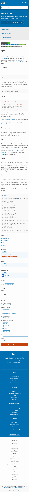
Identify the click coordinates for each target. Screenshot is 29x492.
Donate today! (14, 366)
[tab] (14, 29)
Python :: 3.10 (6, 330)
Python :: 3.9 (6, 328)
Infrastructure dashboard (14, 393)
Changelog (5, 240)
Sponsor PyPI (14, 412)
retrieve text (12, 62)
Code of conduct (13, 426)
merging (16, 57)
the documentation (10, 119)
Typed (4, 340)
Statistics (15, 395)
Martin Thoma (10, 284)
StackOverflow (15, 151)
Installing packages (14, 376)
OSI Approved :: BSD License (9, 313)
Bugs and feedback (14, 407)
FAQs (14, 384)
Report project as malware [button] (14, 345)
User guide (14, 380)
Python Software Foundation (13, 357)
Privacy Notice (14, 428)
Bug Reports (6, 238)
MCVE (2, 154)
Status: (14, 362)
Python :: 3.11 (6, 332)
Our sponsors (14, 399)
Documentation (6, 243)
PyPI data (4, 251)
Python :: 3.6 (6, 323)
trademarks (6, 487)
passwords (19, 60)
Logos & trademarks (14, 397)
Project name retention (14, 382)
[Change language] (26, 2)
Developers (6, 309)
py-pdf (5, 266)
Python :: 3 (5, 322)
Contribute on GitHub (14, 409)
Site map (22, 489)
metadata (19, 62)
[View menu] (22, 2)
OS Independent (7, 318)
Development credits (14, 414)
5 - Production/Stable (8, 305)
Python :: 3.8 (6, 327)
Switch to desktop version (14, 434)
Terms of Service (13, 422)
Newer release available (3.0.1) (10, 256)
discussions (3, 152)
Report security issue (14, 424)
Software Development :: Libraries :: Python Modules (15, 336)
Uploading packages (14, 378)
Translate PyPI (14, 411)
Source (4, 245)
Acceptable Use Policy (14, 430)
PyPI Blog (14, 391)
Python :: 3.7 (6, 325)
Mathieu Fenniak (9, 283)
